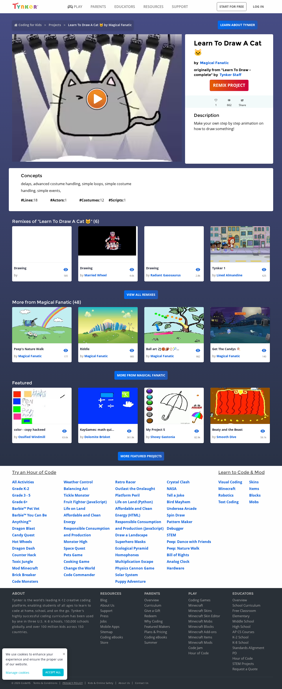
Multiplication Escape (134, 561)
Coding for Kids (30, 25)
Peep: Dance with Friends (189, 541)
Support (106, 610)
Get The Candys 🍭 (226, 349)
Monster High (75, 541)
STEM (171, 535)
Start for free (231, 6)
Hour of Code (198, 653)
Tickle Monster (76, 495)
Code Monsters (25, 581)
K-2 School (240, 637)
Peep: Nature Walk (183, 548)
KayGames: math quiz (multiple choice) (97, 429)
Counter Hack (24, 554)
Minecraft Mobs (200, 621)
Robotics (226, 495)
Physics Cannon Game (134, 568)
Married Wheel (95, 275)
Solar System (126, 574)
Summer (150, 642)
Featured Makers (157, 626)
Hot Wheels (22, 541)
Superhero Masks (130, 541)
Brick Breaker (24, 574)
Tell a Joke (175, 495)
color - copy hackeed (29, 429)
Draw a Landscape (131, 535)
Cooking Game (76, 561)
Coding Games (199, 600)
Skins (254, 482)
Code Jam (195, 647)
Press (104, 616)
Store (104, 642)
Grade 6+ (20, 501)
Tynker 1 (218, 268)
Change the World (79, 568)
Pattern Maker (179, 521)
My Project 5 (155, 429)
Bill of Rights (178, 554)
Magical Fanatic (214, 63)
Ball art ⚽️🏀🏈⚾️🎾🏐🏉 (163, 349)
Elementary (241, 616)
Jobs (103, 621)
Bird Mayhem (178, 501)
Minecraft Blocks (201, 626)
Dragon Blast (23, 528)
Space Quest (74, 548)
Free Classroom (244, 610)
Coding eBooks (111, 637)
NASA (171, 488)
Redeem (150, 616)
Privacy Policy (73, 683)
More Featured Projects (141, 456)
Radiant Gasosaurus (165, 275)
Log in (258, 6)
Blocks (255, 495)
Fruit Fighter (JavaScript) (85, 501)
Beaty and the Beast (227, 429)
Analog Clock (178, 561)
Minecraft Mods (200, 642)
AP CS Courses (243, 632)
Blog (103, 600)
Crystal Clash (178, 482)
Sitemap (106, 632)
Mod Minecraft (25, 568)
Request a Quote (245, 669)
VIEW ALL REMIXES (141, 294)
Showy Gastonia (162, 437)
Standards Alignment (248, 647)
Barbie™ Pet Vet (25, 508)
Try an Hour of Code (34, 472)
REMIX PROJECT (229, 85)
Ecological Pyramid (131, 548)
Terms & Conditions (45, 683)
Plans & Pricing (155, 632)
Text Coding (228, 501)
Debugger (175, 528)
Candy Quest (23, 535)
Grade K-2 (20, 488)
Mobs (254, 501)
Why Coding (153, 621)
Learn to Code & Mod (241, 472)
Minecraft (227, 488)
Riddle (84, 349)
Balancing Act (76, 488)
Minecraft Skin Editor (204, 616)
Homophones (127, 554)
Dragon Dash (23, 548)
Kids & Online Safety (100, 683)
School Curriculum (246, 605)
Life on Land (74, 508)
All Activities (23, 482)
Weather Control (78, 482)
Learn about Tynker (237, 25)
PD (234, 653)
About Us (107, 605)
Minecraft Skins (200, 610)
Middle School (243, 621)
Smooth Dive (226, 437)
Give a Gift (152, 610)
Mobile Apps (109, 626)
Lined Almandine (229, 275)
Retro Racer (125, 482)
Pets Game (73, 554)
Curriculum (152, 605)
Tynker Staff (230, 75)
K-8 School (240, 642)
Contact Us (141, 683)
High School (241, 626)
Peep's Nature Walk (29, 349)
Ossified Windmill (31, 437)
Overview (151, 600)
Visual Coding (230, 482)
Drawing (20, 268)
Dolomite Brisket (97, 437)
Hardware (175, 568)
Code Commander (79, 574)
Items (254, 488)
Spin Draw (176, 515)
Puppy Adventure (130, 581)
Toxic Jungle (22, 561)
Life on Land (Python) (134, 501)
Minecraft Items (200, 637)
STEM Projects (243, 663)
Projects (55, 25)
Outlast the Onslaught (135, 488)
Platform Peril (127, 495)
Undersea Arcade (182, 508)
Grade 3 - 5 (21, 495)
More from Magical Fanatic (141, 375)
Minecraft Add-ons (202, 632)
